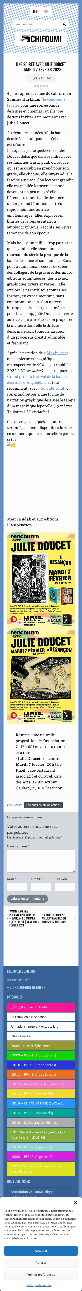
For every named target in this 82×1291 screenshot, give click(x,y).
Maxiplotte (57, 353)
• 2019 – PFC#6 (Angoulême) (31, 1147)
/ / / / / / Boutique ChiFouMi (28, 1007)
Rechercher (64, 24)
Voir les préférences (41, 1274)
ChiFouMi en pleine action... (43, 805)
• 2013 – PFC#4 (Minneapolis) (31, 1094)
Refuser (41, 1262)
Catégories (15, 804)
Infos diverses (20, 1036)
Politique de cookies (39, 1285)
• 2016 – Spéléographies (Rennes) (34, 1122)
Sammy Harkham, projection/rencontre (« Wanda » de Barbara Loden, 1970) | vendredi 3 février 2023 (24, 918)
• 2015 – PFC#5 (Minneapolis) (31, 1113)
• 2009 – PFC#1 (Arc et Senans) (33, 1055)
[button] (75, 1202)
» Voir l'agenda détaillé (26, 988)
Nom (11, 879)
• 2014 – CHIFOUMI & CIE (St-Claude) (37, 1103)
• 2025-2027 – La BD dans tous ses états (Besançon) (35, 1168)
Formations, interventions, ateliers (34, 1026)
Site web (61, 879)
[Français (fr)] (35, 11)
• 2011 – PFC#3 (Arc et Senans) (33, 1074)
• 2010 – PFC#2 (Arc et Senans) (33, 1065)
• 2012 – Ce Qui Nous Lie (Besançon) (36, 1084)
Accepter (41, 1250)
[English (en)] (46, 11)
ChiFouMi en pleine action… (29, 1017)
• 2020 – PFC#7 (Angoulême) (31, 1156)
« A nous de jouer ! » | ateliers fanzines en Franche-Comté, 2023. (54, 918)
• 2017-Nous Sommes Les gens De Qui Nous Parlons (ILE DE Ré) (37, 1134)
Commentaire (18, 846)
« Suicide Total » (52, 388)
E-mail (36, 879)
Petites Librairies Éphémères (30, 1046)
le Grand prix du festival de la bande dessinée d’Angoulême (40, 376)
